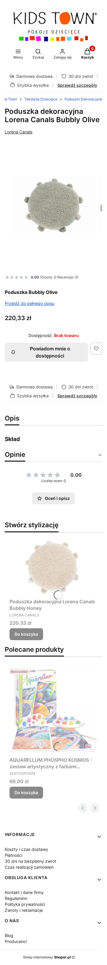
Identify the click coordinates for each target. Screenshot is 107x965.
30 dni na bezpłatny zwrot (30, 861)
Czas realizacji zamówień (29, 867)
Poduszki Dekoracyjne (83, 99)
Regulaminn (16, 898)
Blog (9, 935)
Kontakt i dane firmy (24, 892)
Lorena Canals (18, 131)
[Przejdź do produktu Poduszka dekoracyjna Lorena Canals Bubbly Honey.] (53, 566)
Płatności (13, 855)
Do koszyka (26, 634)
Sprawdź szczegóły (77, 85)
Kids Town (8, 99)
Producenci (16, 941)
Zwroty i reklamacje (24, 910)
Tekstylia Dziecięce (40, 99)
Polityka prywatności (25, 904)
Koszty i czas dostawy (26, 849)
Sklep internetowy (47, 957)
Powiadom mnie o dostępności (50, 352)
